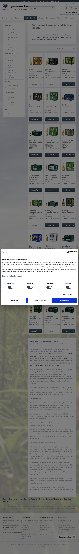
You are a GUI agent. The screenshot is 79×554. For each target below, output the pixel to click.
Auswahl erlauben (39, 300)
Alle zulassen (64, 300)
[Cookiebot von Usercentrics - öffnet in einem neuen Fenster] (68, 252)
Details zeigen (68, 294)
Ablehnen (14, 300)
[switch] (30, 287)
